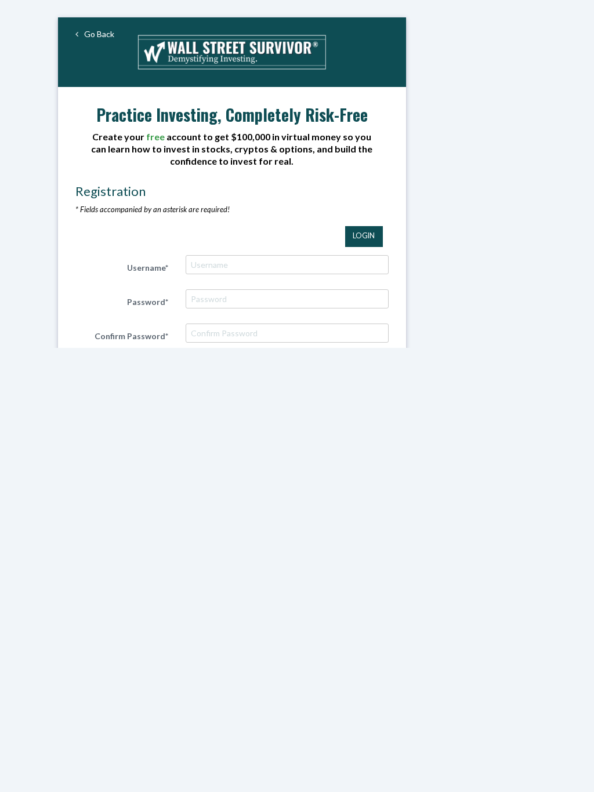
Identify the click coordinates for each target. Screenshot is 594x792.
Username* (147, 268)
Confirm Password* (131, 336)
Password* (147, 302)
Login (364, 235)
